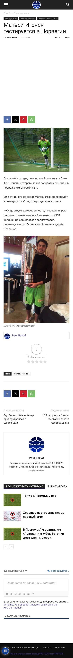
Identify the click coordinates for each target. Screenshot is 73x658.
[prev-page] (6, 547)
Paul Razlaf (12, 37)
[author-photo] (36, 452)
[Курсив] (11, 594)
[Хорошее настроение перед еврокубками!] (12, 516)
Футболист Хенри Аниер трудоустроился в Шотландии (19, 419)
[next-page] (11, 547)
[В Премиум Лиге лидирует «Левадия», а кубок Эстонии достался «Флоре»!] (12, 534)
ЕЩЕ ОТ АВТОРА (57, 486)
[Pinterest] (23, 119)
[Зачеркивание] (20, 594)
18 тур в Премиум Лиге (39, 495)
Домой (7, 13)
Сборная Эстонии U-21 (47, 18)
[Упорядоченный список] (24, 594)
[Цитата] (32, 594)
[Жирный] (7, 594)
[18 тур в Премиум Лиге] (12, 500)
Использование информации (23, 647)
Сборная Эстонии (27, 18)
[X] (15, 119)
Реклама (47, 647)
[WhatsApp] (31, 119)
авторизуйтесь (59, 570)
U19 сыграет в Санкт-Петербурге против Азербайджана (56, 419)
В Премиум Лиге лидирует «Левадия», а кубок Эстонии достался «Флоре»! (43, 533)
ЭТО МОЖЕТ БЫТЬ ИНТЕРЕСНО (24, 486)
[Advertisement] (36, 78)
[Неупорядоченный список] (28, 594)
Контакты (60, 647)
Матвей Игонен (21, 373)
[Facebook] (7, 119)
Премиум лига (21, 13)
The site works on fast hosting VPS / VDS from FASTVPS (36, 653)
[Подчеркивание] (15, 594)
